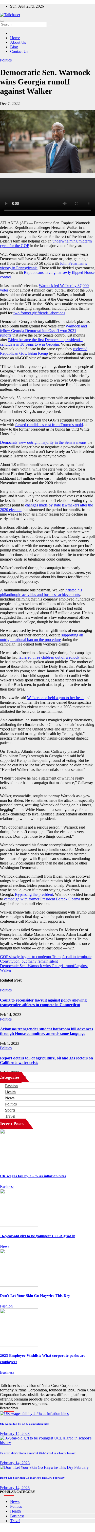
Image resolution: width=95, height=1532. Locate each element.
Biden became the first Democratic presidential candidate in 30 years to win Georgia (41, 342)
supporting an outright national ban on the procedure (41, 637)
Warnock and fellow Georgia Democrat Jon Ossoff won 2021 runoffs (43, 330)
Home (15, 38)
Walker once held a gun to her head (55, 698)
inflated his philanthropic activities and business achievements (41, 592)
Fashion (11, 1086)
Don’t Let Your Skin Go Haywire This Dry (35, 1296)
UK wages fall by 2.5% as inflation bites (33, 1176)
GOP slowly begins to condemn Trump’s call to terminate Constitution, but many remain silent (45, 958)
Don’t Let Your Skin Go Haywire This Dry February (32, 1477)
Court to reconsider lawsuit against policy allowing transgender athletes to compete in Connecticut (43, 1002)
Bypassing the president (34, 894)
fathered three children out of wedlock (48, 657)
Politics (6, 60)
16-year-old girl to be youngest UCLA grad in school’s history (38, 1452)
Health (10, 1092)
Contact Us (19, 51)
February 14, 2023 (15, 1433)
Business (7, 1186)
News (9, 1098)
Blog (14, 47)
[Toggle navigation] (2, 20)
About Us (18, 42)
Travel (10, 1116)
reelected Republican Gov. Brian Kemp (43, 351)
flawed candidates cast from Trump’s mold (49, 425)
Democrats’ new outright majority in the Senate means (43, 442)
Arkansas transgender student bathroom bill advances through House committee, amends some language (46, 1031)
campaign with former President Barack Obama (42, 899)
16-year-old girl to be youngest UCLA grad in (37, 1236)
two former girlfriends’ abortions (39, 313)
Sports (10, 1110)
